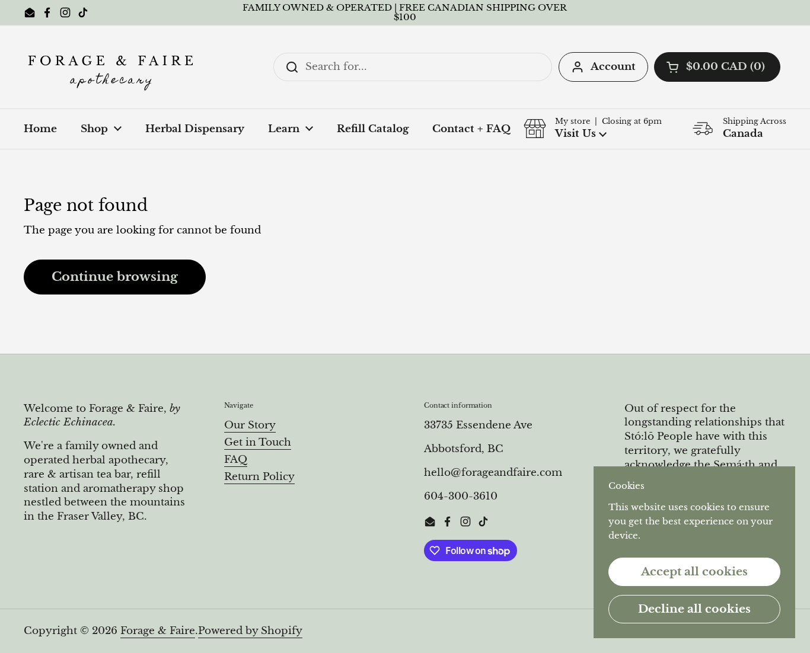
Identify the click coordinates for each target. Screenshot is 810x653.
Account (613, 66)
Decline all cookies (694, 608)
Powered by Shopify (250, 631)
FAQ (235, 459)
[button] (717, 67)
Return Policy (259, 476)
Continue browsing (115, 276)
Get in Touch (257, 442)
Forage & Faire (157, 631)
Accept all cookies (694, 571)
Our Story (250, 425)
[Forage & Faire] (113, 67)
